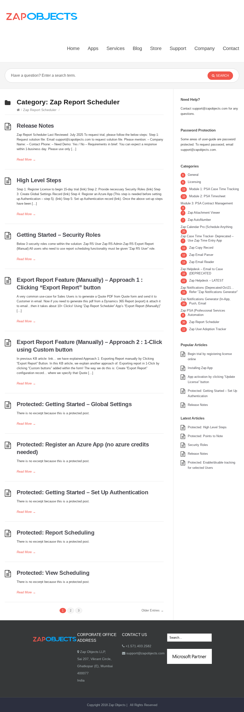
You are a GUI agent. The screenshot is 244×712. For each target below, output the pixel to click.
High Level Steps (39, 180)
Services (116, 48)
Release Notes (35, 125)
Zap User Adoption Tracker (207, 329)
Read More (26, 159)
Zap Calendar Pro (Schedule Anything (206, 227)
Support (178, 48)
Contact (231, 48)
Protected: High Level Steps (207, 427)
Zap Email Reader (201, 262)
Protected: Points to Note (205, 436)
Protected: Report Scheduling (55, 532)
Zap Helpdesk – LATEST (206, 280)
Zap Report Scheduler (39, 110)
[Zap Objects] (42, 16)
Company (204, 48)
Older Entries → (153, 610)
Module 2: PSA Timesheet (207, 196)
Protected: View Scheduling (53, 573)
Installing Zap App (200, 368)
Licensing (194, 182)
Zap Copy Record (201, 247)
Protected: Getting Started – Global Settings (74, 404)
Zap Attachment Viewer (204, 212)
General (193, 175)
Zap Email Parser (201, 255)
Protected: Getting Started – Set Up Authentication (82, 492)
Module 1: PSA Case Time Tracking (214, 189)
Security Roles (198, 445)
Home (73, 48)
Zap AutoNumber (199, 220)
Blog (137, 48)
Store (156, 48)
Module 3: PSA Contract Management (207, 203)
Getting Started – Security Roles (58, 235)
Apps (93, 48)
